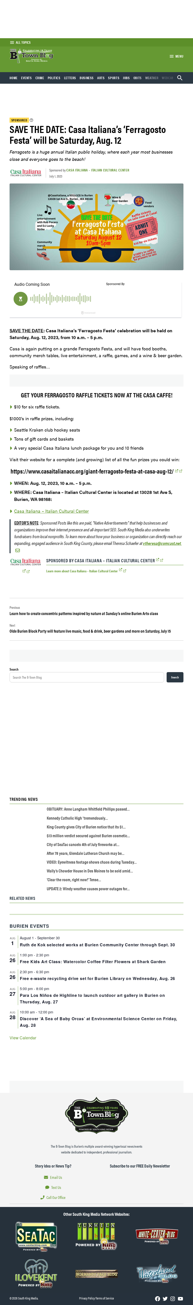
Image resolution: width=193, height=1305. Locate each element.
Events (26, 77)
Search (14, 669)
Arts (101, 77)
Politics (54, 77)
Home (14, 77)
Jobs (126, 77)
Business (87, 77)
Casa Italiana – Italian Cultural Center (97, 169)
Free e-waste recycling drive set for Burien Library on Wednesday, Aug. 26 (97, 978)
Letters (70, 77)
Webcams (169, 77)
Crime (39, 77)
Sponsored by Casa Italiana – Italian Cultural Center (100, 560)
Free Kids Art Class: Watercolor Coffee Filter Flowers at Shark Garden (93, 961)
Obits (137, 77)
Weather (151, 77)
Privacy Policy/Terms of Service (96, 1298)
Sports (113, 77)
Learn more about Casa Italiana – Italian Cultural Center (82, 570)
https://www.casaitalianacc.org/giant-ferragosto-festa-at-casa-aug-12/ (92, 471)
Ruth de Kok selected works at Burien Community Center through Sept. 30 (97, 945)
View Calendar (23, 1038)
